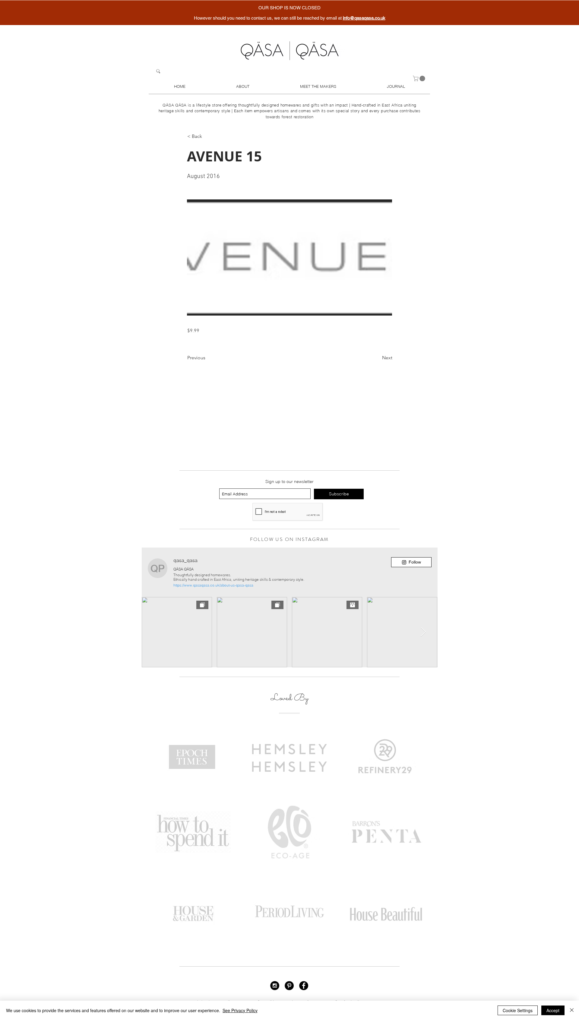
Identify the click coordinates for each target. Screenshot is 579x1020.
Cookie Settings (518, 1010)
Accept (552, 1010)
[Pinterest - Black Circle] (289, 985)
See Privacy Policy (240, 1010)
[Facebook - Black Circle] (303, 985)
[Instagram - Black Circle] (274, 985)
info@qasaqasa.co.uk (364, 18)
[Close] (571, 1010)
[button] (419, 78)
